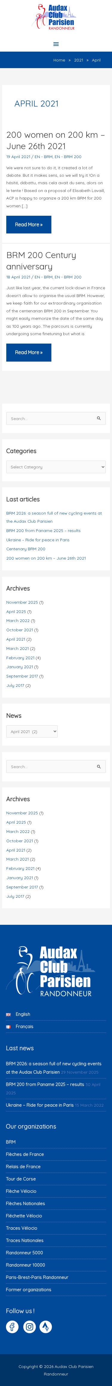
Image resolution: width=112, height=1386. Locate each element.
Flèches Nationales (25, 1203)
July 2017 (15, 685)
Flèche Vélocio (21, 1191)
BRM (11, 1142)
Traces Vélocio (21, 1228)
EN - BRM (44, 156)
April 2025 (16, 611)
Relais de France (23, 1166)
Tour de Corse (21, 1179)
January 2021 (19, 666)
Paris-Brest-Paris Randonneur (37, 1277)
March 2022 (18, 620)
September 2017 (22, 675)
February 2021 (20, 657)
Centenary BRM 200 (25, 548)
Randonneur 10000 (25, 1265)
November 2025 (22, 602)
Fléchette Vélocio (24, 1216)
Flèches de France (25, 1154)
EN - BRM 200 (68, 156)
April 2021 (15, 639)
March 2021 (17, 648)
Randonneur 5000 (24, 1252)
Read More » (28, 227)
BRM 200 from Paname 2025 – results (43, 530)
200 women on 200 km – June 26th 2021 (55, 140)
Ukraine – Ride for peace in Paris (38, 539)
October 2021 (19, 629)
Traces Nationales (25, 1240)
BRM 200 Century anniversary (41, 260)
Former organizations (28, 1289)
